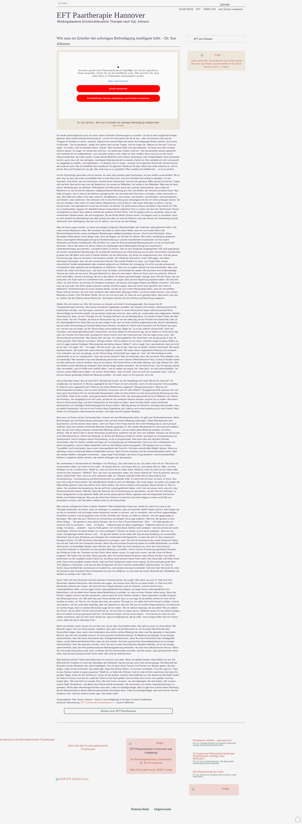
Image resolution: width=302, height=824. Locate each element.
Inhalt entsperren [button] (118, 88)
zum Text (118, 125)
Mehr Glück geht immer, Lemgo (151, 769)
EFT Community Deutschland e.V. (97, 702)
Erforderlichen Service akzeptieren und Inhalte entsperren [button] (118, 98)
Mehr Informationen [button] (118, 81)
